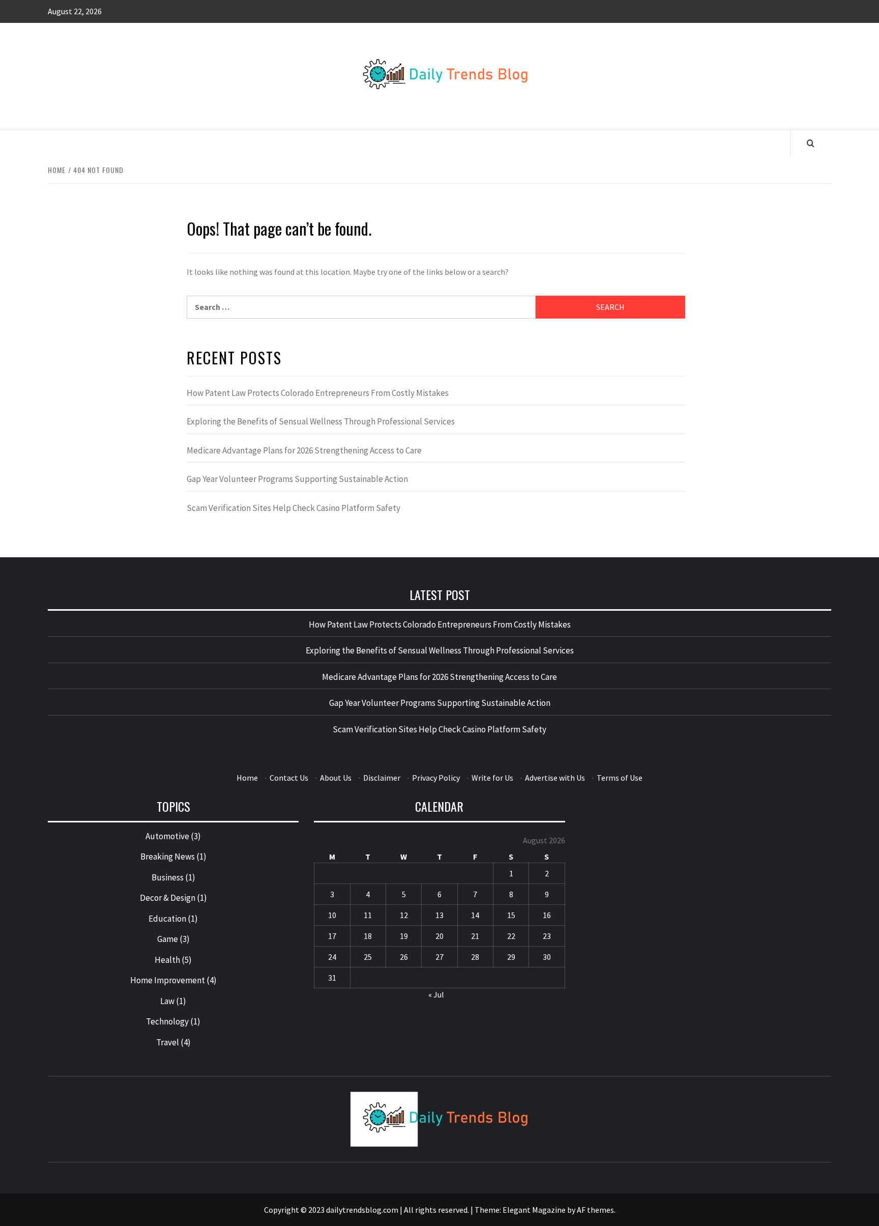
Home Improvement (167, 980)
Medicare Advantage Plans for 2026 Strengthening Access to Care (304, 450)
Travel (167, 1042)
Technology (167, 1021)
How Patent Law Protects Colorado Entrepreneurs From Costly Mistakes (318, 392)
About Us (335, 778)
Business (168, 877)
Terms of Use (619, 778)
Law (167, 1001)
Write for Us (492, 778)
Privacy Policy (436, 778)
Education (167, 918)
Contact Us (289, 778)
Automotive (167, 836)
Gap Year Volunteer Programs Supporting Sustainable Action (297, 478)
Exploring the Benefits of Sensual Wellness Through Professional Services (321, 421)
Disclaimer (381, 778)
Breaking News (167, 856)
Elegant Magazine (534, 1210)
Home (247, 778)
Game (167, 939)
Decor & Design (167, 897)
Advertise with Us (555, 778)
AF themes (595, 1210)
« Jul (436, 994)
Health (167, 959)
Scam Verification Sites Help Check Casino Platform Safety (293, 508)
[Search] (810, 143)
